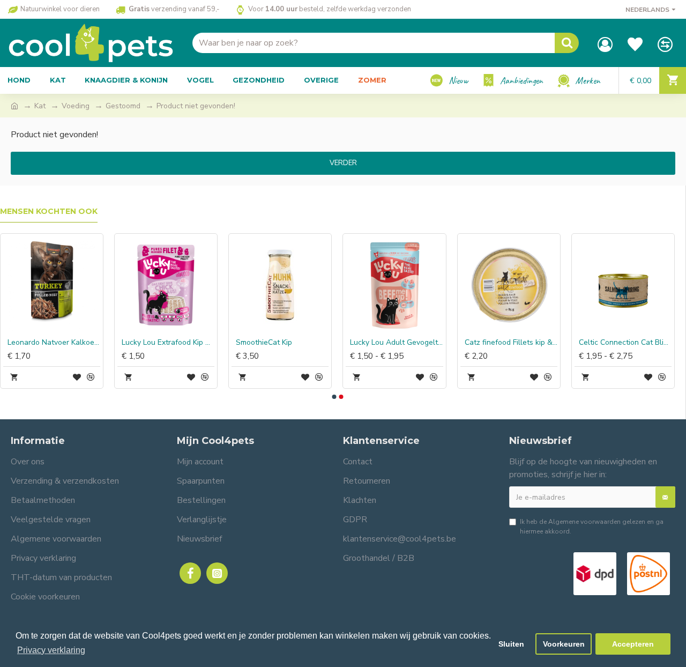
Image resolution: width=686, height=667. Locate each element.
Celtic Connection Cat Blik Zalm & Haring (625, 342)
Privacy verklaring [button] (51, 650)
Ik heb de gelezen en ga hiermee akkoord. (591, 526)
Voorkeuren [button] (564, 644)
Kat (40, 106)
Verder (343, 163)
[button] (334, 397)
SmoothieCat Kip (264, 342)
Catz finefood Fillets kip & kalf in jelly (511, 342)
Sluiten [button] (511, 644)
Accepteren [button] (633, 644)
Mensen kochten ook (49, 211)
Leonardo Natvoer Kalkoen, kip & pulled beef (54, 342)
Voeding (76, 106)
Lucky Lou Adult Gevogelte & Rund (396, 342)
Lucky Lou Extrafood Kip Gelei (168, 342)
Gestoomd (123, 106)
